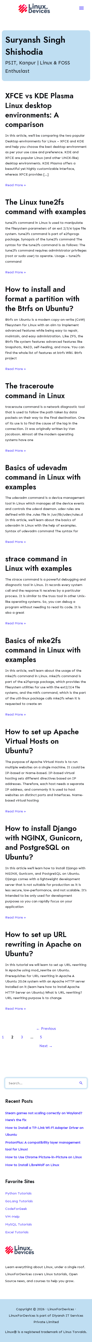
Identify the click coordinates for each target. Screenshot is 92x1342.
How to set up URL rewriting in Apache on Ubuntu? (43, 944)
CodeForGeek (16, 1209)
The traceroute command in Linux (35, 391)
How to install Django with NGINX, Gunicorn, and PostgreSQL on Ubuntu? (44, 842)
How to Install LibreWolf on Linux (32, 1165)
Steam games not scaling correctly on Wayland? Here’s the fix (43, 1116)
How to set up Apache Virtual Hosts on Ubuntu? (42, 741)
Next (46, 1046)
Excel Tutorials (17, 1232)
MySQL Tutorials (18, 1224)
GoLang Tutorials (19, 1201)
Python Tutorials (18, 1193)
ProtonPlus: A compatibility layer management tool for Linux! (42, 1145)
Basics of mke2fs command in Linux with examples (43, 650)
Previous (46, 1028)
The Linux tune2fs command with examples (45, 207)
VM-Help (12, 1216)
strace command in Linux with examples (38, 564)
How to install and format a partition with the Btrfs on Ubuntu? (42, 299)
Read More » (15, 185)
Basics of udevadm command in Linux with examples (43, 477)
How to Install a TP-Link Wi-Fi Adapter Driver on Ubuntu (44, 1131)
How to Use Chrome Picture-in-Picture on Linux (43, 1157)
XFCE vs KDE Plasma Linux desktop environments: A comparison (39, 110)
